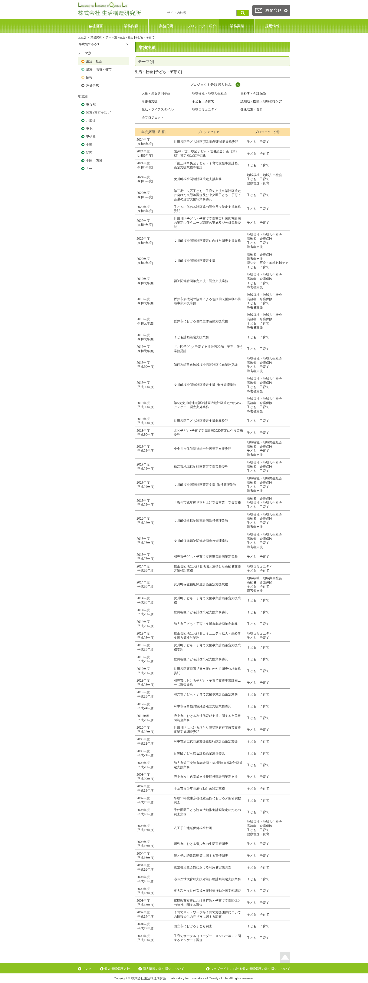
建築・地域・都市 (99, 69)
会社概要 (95, 26)
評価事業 (92, 85)
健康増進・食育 (251, 109)
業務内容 (131, 26)
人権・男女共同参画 (156, 93)
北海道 (91, 120)
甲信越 (91, 136)
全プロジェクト (153, 117)
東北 (89, 128)
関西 (89, 153)
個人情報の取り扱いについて (163, 968)
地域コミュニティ (204, 109)
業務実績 (237, 26)
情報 (89, 77)
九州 (89, 169)
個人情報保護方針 (117, 968)
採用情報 (272, 26)
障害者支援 (150, 101)
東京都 (91, 104)
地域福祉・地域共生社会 (209, 93)
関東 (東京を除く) (98, 112)
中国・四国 (94, 160)
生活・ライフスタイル (158, 109)
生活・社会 (94, 61)
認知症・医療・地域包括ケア (261, 101)
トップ (82, 37)
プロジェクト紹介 (201, 26)
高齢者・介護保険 (253, 93)
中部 (89, 144)
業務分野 (166, 26)
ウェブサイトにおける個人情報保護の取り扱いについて (250, 968)
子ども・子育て (203, 101)
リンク (87, 968)
